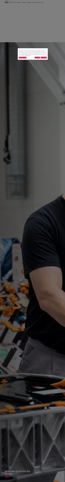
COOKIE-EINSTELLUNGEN (22, 57)
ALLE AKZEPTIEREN (43, 57)
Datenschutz (29, 55)
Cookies (25, 55)
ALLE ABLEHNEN (37, 57)
